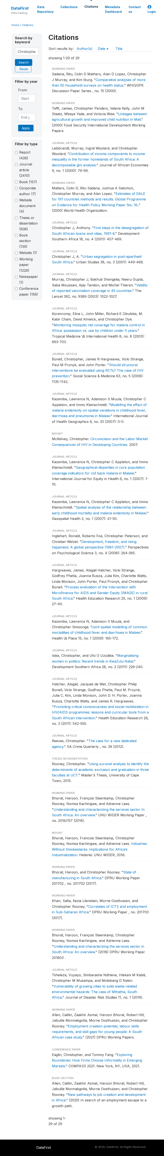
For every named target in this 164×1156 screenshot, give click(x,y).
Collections (69, 7)
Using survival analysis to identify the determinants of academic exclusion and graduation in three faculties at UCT (100, 769)
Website (28, 253)
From (22, 90)
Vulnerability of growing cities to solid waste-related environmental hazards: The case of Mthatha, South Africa (94, 992)
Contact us (135, 9)
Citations (91, 6)
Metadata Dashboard (113, 9)
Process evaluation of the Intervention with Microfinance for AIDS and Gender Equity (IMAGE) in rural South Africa (100, 592)
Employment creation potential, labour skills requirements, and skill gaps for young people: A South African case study (97, 1032)
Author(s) (84, 48)
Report (24, 155)
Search (24, 62)
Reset (24, 69)
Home (15, 25)
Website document (27, 205)
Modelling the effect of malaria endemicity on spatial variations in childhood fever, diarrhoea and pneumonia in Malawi (99, 410)
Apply (26, 128)
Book (28, 182)
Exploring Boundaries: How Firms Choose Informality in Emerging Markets (97, 1060)
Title (119, 48)
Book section (25, 241)
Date (102, 48)
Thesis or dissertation (28, 223)
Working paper (26, 265)
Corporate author (27, 191)
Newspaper (28, 279)
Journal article (25, 170)
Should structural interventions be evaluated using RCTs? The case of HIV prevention (98, 370)
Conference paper (28, 291)
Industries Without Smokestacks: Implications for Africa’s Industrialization (99, 849)
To (20, 109)
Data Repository (45, 9)
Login (152, 11)
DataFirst (20, 8)
